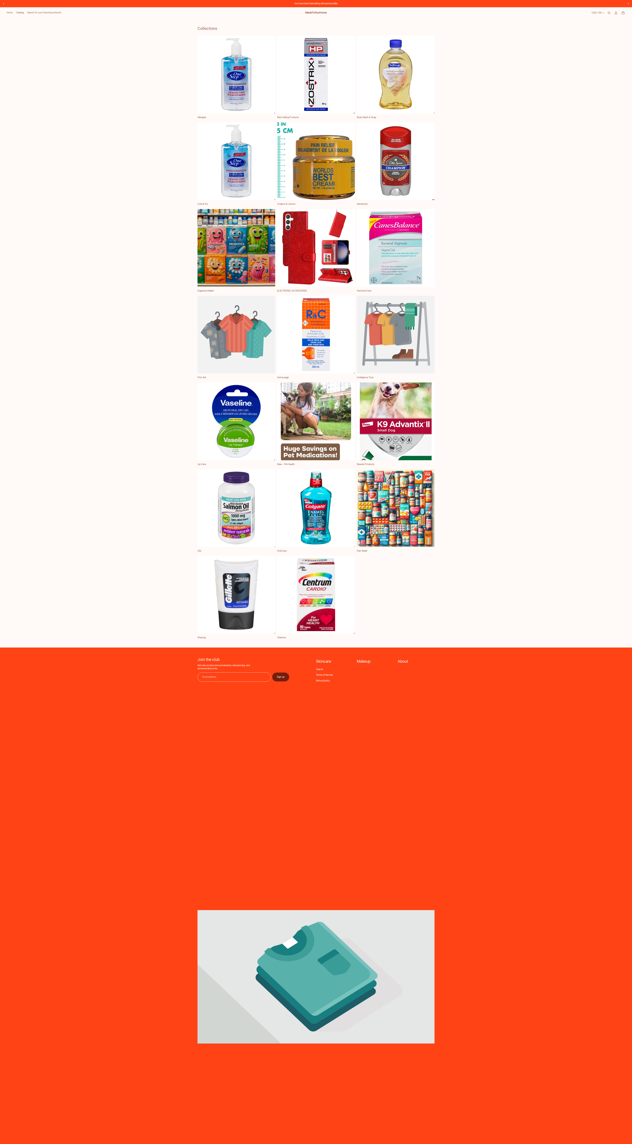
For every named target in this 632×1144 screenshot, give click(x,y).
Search (319, 669)
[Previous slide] (3, 3)
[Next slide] (628, 3)
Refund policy (323, 680)
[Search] (609, 12)
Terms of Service (324, 675)
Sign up (281, 676)
